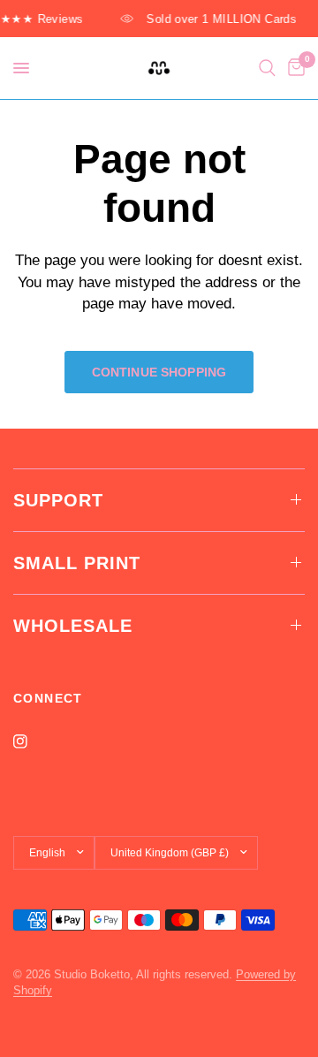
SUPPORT (58, 500)
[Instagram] (32, 741)
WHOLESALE (72, 625)
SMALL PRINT (76, 563)
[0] (293, 68)
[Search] (267, 68)
